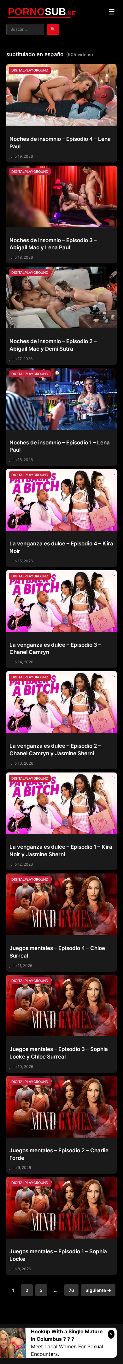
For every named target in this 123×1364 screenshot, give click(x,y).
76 (71, 1290)
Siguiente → (98, 1290)
